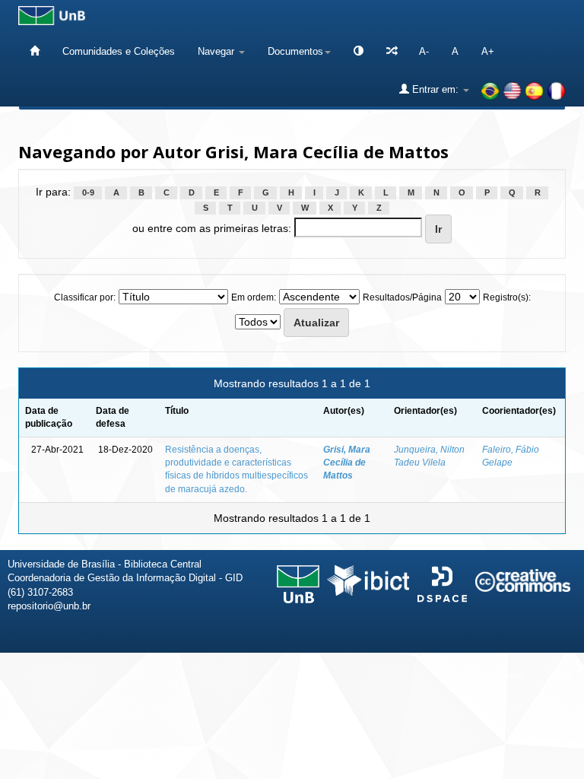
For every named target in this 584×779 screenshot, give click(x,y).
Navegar (217, 51)
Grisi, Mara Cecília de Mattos (346, 462)
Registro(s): (507, 297)
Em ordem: (253, 297)
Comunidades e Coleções (118, 51)
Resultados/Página (402, 297)
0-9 (88, 192)
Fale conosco (494, 675)
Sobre (560, 675)
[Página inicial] (34, 51)
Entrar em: (435, 89)
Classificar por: (85, 297)
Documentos (295, 51)
